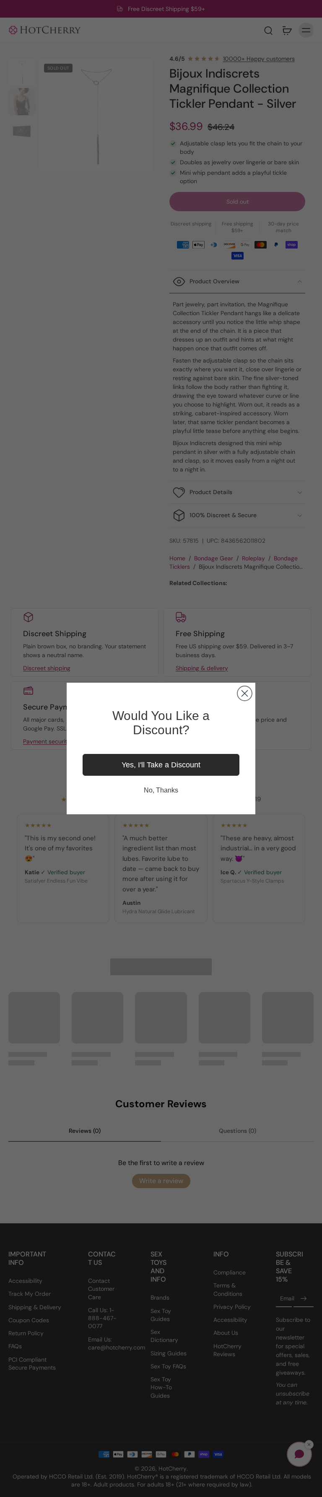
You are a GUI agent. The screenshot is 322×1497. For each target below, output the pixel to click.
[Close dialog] (244, 693)
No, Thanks (161, 790)
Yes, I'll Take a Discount (161, 765)
